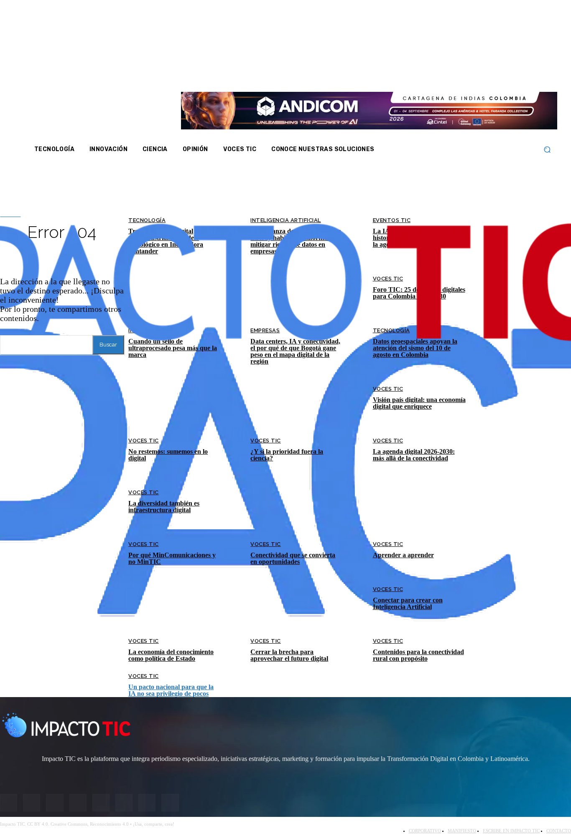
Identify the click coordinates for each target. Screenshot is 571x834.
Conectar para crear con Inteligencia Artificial (408, 603)
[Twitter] (474, 74)
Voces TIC (143, 440)
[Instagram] (463, 74)
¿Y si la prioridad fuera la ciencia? (286, 455)
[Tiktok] (507, 74)
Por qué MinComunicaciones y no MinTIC (172, 558)
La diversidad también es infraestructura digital (163, 506)
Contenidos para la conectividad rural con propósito (418, 655)
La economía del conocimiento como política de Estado (171, 655)
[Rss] (529, 74)
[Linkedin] (485, 74)
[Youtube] (496, 74)
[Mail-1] (518, 74)
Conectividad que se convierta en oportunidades (292, 558)
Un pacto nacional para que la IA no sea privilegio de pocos (171, 690)
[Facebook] (452, 74)
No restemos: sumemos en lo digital (168, 455)
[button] (547, 149)
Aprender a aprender (403, 555)
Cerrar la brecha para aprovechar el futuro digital (289, 655)
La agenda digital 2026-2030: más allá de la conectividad (414, 455)
